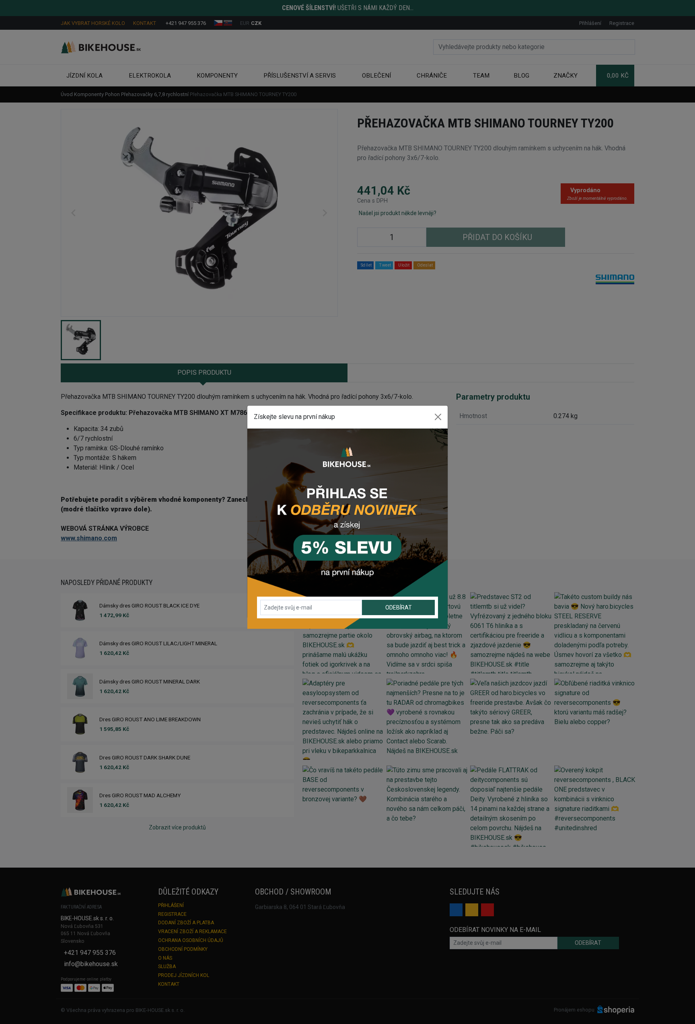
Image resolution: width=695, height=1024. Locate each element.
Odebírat (398, 607)
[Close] (438, 416)
